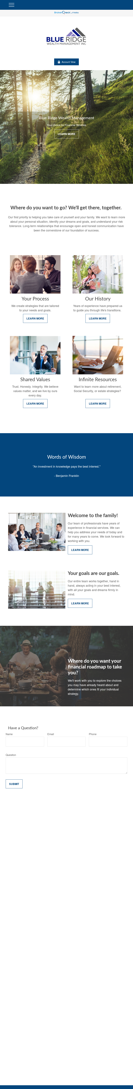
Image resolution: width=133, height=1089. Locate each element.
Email (50, 734)
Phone (93, 734)
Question (11, 755)
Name (9, 734)
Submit (14, 784)
